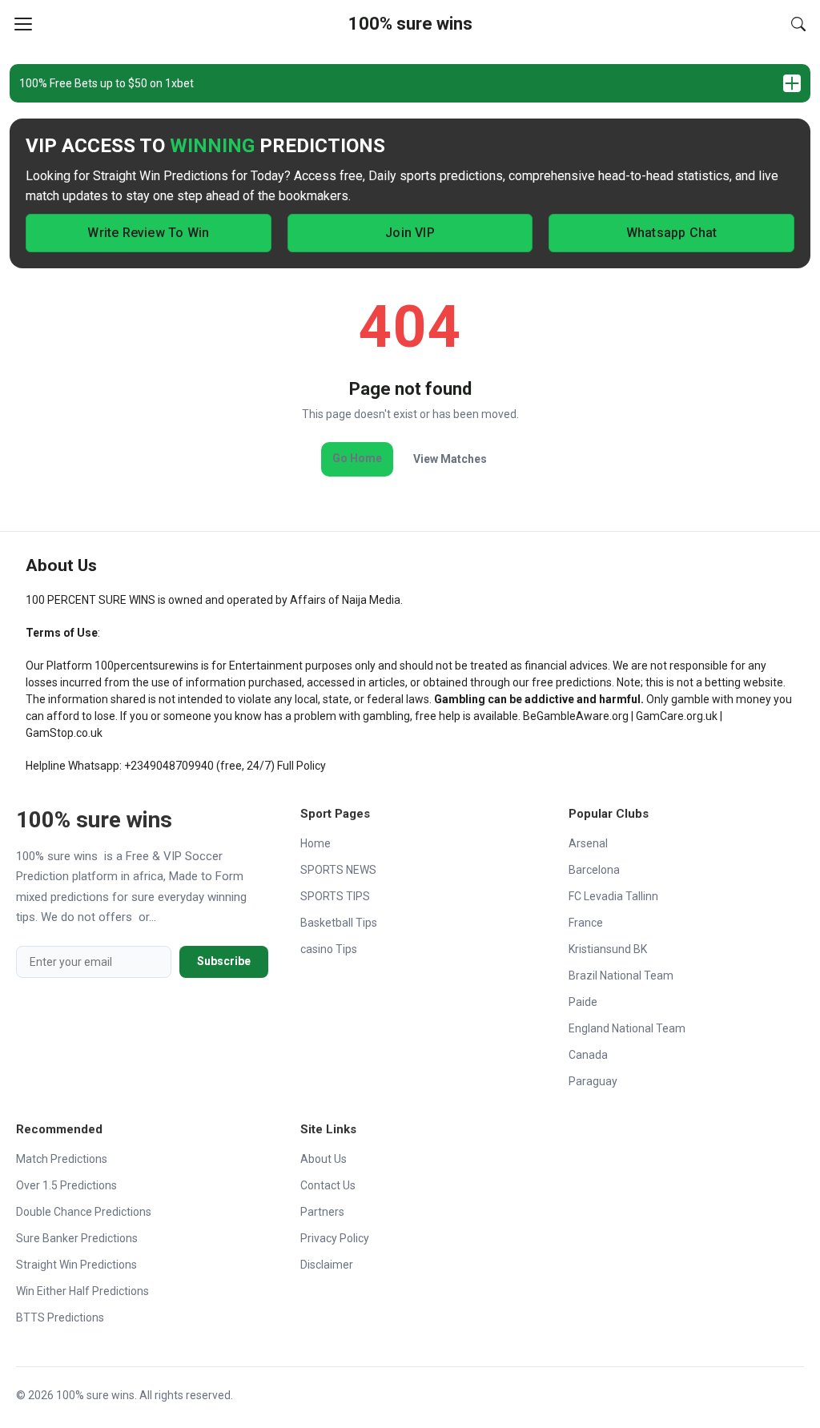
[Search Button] (798, 24)
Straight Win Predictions (76, 1264)
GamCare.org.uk (677, 716)
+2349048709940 (169, 765)
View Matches (450, 459)
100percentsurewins (146, 665)
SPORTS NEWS (338, 869)
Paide (583, 1002)
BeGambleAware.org (576, 716)
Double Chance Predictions (83, 1211)
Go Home (357, 458)
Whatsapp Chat (672, 232)
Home (315, 843)
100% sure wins (410, 24)
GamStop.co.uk (64, 732)
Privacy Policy (334, 1238)
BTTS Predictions (60, 1317)
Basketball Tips (338, 922)
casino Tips (328, 949)
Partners (322, 1211)
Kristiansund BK (608, 949)
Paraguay (593, 1081)
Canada (588, 1054)
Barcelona (594, 869)
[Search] (798, 24)
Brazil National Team (621, 975)
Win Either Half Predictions (82, 1291)
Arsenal (588, 843)
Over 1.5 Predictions (66, 1185)
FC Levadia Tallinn (613, 896)
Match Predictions (61, 1158)
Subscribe (224, 961)
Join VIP (410, 232)
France (586, 922)
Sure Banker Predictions (77, 1238)
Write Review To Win (148, 232)
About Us (323, 1158)
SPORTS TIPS (335, 896)
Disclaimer (326, 1264)
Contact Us (328, 1185)
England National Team (627, 1028)
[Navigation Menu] (23, 24)
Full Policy (301, 765)
